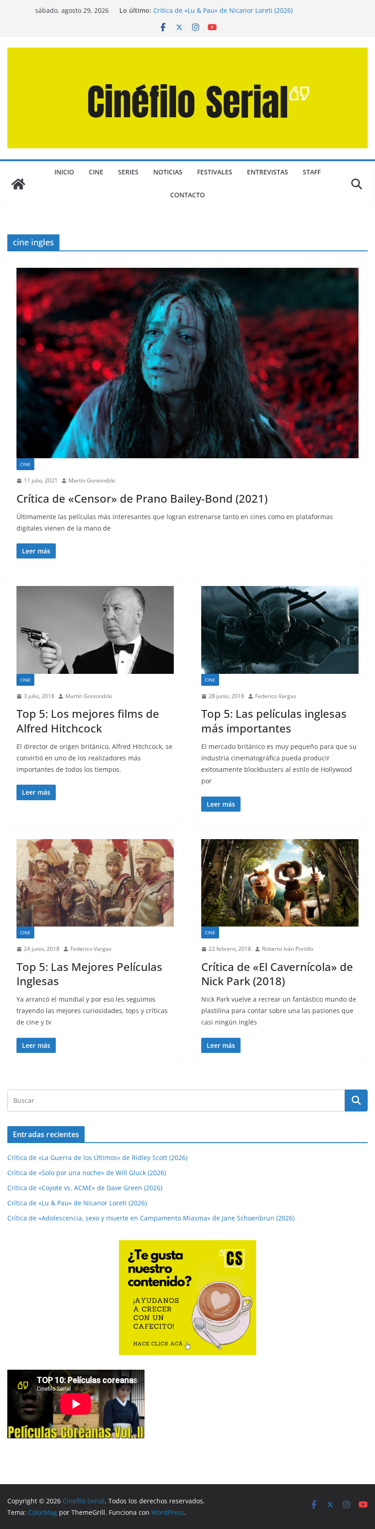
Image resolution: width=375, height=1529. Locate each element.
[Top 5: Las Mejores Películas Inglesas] (95, 883)
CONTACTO (187, 194)
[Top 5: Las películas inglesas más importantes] (280, 629)
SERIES (128, 172)
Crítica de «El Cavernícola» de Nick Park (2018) (277, 973)
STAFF (312, 172)
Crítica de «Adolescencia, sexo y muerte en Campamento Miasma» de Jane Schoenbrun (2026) (151, 1218)
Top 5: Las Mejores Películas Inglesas (89, 973)
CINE (96, 172)
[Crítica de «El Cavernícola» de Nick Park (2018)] (280, 883)
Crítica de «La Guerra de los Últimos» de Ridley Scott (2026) (97, 1157)
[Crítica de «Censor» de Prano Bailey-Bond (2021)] (187, 363)
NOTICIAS (167, 172)
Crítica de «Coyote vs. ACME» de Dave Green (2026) (84, 1187)
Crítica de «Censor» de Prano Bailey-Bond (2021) (142, 498)
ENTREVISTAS (267, 172)
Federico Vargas (275, 696)
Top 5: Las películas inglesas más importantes (274, 720)
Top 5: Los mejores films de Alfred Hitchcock (87, 720)
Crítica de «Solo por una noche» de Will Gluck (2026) (86, 1172)
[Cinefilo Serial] (18, 184)
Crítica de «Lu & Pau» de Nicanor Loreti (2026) (223, 10)
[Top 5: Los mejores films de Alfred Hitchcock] (95, 629)
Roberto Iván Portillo (287, 949)
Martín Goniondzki (92, 480)
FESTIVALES (214, 172)
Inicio (64, 172)
